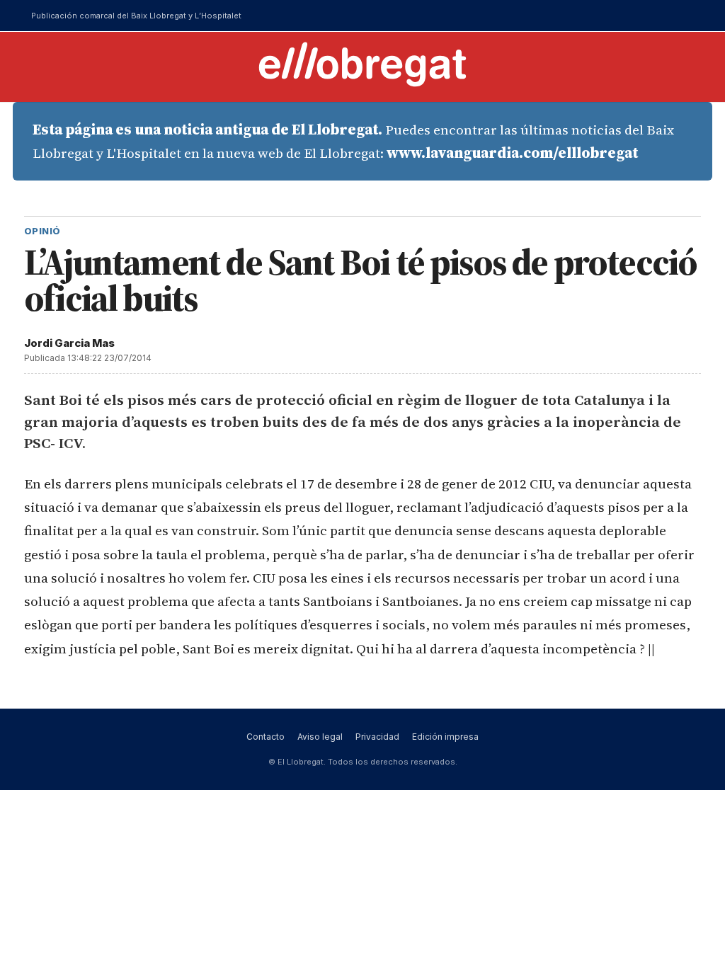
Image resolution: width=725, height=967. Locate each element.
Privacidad (377, 736)
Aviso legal (320, 736)
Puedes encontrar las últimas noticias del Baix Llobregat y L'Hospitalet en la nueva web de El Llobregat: (353, 141)
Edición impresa (445, 736)
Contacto (265, 736)
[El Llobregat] (362, 64)
